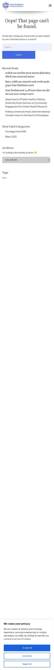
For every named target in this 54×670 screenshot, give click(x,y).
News (8, 136)
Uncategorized (12, 131)
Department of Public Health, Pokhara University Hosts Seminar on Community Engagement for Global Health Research (26, 103)
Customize (27, 656)
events (4, 178)
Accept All (27, 647)
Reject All (27, 664)
